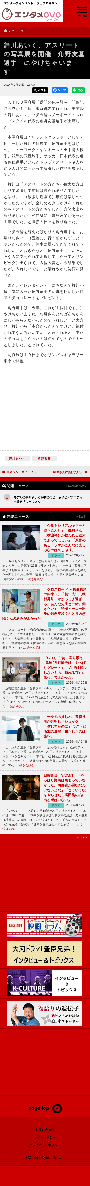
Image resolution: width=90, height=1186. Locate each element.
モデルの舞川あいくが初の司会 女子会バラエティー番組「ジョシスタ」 (48, 500)
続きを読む (35, 579)
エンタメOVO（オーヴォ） (31, 14)
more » (82, 837)
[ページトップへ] (45, 1112)
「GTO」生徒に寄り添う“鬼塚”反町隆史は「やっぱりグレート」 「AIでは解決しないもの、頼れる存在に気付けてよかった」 (65, 667)
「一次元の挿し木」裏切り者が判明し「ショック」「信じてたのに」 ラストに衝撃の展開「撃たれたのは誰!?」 (65, 726)
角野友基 (44, 458)
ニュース (18, 31)
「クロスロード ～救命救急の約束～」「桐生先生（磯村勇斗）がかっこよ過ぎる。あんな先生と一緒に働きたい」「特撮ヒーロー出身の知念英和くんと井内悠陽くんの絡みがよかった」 (44, 604)
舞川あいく (17, 458)
